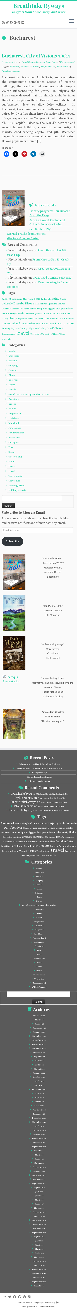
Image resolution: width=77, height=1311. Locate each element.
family (12, 313)
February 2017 (39, 1212)
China (11, 375)
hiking (5, 318)
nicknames (14, 437)
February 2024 (39, 1028)
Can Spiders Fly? (40, 229)
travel (23, 333)
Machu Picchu (43, 318)
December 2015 (39, 1269)
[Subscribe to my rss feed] (4, 22)
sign (26, 328)
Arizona (12, 360)
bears (37, 298)
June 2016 (39, 1245)
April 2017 (39, 1204)
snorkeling (40, 328)
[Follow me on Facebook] (12, 22)
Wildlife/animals (17, 490)
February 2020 (39, 1110)
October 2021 (39, 1077)
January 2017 (39, 1216)
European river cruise (49, 832)
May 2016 (39, 1249)
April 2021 (39, 1081)
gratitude (39, 314)
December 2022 (39, 1044)
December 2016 (39, 1220)
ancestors (14, 355)
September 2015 (39, 1282)
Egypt (51, 308)
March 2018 (39, 1163)
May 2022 (39, 1061)
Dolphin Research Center (23, 308)
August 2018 (39, 1151)
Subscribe (12, 541)
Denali (36, 304)
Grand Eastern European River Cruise (40, 62)
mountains (69, 318)
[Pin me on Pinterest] (19, 22)
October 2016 (39, 1228)
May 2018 (39, 1155)
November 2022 (39, 1048)
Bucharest (14, 66)
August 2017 (39, 1187)
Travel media (15, 476)
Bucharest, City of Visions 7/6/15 (36, 55)
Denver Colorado (56, 828)
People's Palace (48, 66)
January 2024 (39, 1032)
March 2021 (39, 1085)
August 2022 (39, 1056)
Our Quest (14, 442)
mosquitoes (56, 318)
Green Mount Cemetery (57, 313)
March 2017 (39, 1208)
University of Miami (50, 334)
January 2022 (39, 1073)
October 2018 (39, 1142)
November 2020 (39, 1089)
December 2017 (39, 1175)
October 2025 (39, 1016)
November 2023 (39, 1036)
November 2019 (39, 1122)
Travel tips (35, 334)
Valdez (62, 334)
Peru (38, 323)
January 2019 (39, 1134)
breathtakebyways (11, 71)
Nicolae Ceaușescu (30, 66)
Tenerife (51, 328)
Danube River (22, 303)
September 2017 (39, 1183)
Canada (12, 370)
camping (53, 298)
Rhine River (48, 323)
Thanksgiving (8, 334)
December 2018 (39, 1138)
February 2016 (39, 1261)
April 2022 (39, 1065)
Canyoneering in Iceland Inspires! (54, 810)
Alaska (6, 298)
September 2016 (39, 1232)
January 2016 (39, 1265)
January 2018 (39, 1171)
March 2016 (39, 1257)
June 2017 (39, 1196)
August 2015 (39, 1286)
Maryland (13, 423)
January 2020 (39, 1114)
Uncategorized (67, 62)
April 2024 (39, 1024)
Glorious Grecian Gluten (23, 238)
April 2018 (39, 1159)
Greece (12, 403)
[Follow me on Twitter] (8, 22)
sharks (19, 328)
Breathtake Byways (38, 5)
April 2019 (39, 1126)
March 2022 (39, 1069)
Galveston (30, 313)
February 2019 (39, 1130)
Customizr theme (46, 1306)
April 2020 (39, 1102)
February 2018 (39, 1167)
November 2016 (39, 1224)
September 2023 (39, 1040)
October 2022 (39, 1052)
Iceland (12, 408)
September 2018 (39, 1147)
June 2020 (39, 1093)
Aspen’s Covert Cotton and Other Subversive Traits (39, 768)
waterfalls (6, 339)
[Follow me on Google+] (16, 22)
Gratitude (13, 399)
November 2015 (39, 1273)
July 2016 (39, 1241)
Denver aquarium (48, 303)
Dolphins (42, 308)
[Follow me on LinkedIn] (23, 22)
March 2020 (39, 1106)
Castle (63, 299)
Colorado (7, 303)
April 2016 (39, 1253)
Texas (59, 328)
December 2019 (39, 1118)
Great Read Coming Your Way (51, 277)
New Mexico (28, 323)
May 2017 (39, 1200)
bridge (44, 299)
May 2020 (39, 1097)
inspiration (22, 318)
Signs (31, 328)
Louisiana (32, 318)
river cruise (63, 66)
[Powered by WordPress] (57, 1302)
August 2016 (39, 1237)
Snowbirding (15, 456)
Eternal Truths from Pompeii (26, 233)
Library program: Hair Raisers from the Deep (39, 764)
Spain (11, 461)
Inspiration (14, 413)
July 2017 (39, 1192)
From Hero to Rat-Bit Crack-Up (54, 794)
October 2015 (39, 1277)
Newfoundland (11, 323)
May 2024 (39, 1020)
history (13, 318)
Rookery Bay (8, 328)
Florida (20, 313)
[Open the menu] (71, 21)
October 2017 (39, 1179)
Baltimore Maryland (22, 299)
